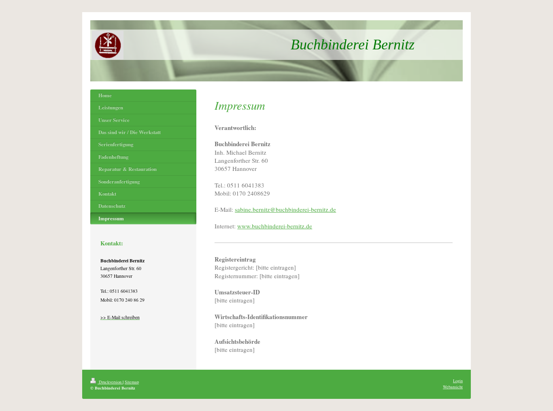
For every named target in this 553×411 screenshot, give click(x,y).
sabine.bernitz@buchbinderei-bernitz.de (285, 209)
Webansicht (453, 387)
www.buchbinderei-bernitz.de (274, 226)
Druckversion (110, 382)
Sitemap (132, 382)
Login (458, 380)
